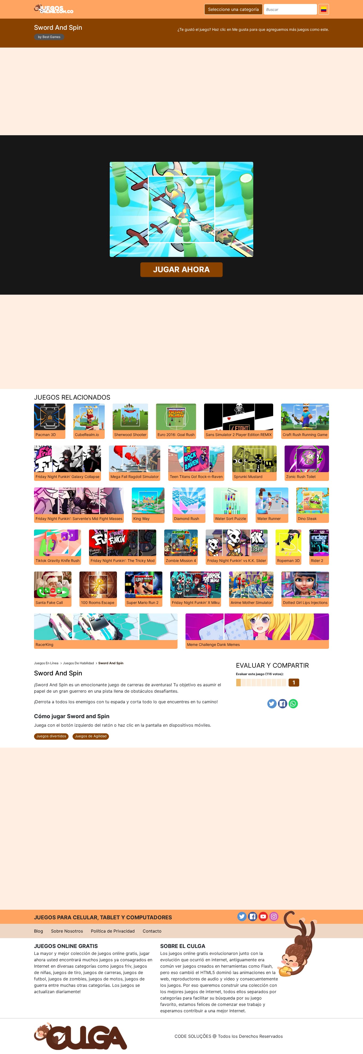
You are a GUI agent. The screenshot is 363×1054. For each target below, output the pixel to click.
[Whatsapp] (293, 703)
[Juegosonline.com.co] (53, 8)
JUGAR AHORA (181, 269)
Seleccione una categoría (233, 9)
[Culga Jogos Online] (80, 1035)
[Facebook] (282, 703)
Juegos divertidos (51, 736)
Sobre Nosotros (67, 931)
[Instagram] (273, 916)
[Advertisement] (181, 91)
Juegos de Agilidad (91, 736)
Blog (38, 931)
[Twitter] (272, 703)
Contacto (152, 931)
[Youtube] (263, 916)
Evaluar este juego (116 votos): (260, 674)
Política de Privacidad (113, 931)
